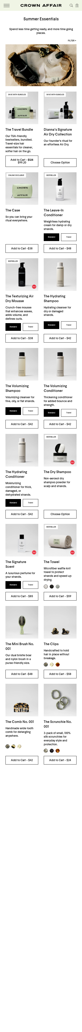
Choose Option (60, 162)
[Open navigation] (7, 5)
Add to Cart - (21, 161)
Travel (68, 237)
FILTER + (72, 40)
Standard (51, 237)
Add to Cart (22, 248)
